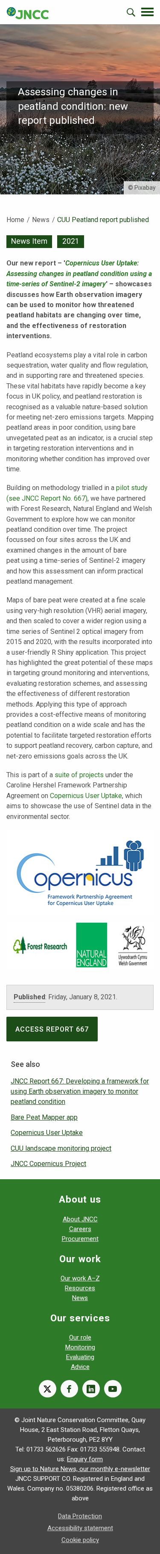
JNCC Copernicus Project (48, 1164)
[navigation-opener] (147, 12)
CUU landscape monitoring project (61, 1148)
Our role (80, 1337)
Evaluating (80, 1357)
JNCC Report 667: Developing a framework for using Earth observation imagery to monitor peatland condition (80, 1091)
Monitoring (80, 1347)
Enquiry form (85, 1459)
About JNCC (80, 1219)
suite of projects (79, 775)
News (40, 220)
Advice (80, 1367)
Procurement (80, 1239)
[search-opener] (131, 12)
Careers (80, 1229)
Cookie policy (80, 1540)
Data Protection (80, 1516)
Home (15, 220)
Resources (80, 1288)
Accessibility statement (80, 1528)
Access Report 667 (52, 1029)
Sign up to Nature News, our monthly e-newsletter (80, 1469)
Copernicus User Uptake (86, 796)
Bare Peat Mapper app (44, 1117)
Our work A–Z (80, 1278)
